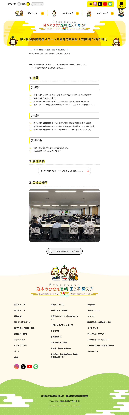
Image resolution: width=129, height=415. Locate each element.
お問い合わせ (92, 351)
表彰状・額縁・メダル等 (61, 348)
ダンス (17, 351)
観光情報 (91, 304)
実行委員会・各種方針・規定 (99, 322)
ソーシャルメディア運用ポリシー (101, 345)
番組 (16, 357)
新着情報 (17, 316)
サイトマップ (92, 328)
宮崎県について (93, 310)
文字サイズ (12, 4)
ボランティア (19, 339)
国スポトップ (19, 304)
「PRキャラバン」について (62, 325)
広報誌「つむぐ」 (58, 304)
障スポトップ (19, 310)
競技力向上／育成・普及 (24, 328)
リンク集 (91, 316)
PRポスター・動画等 (59, 310)
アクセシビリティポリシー (98, 339)
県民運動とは (56, 336)
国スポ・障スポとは (22, 322)
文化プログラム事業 (59, 342)
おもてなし (55, 331)
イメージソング (20, 345)
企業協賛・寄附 (20, 334)
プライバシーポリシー (96, 334)
